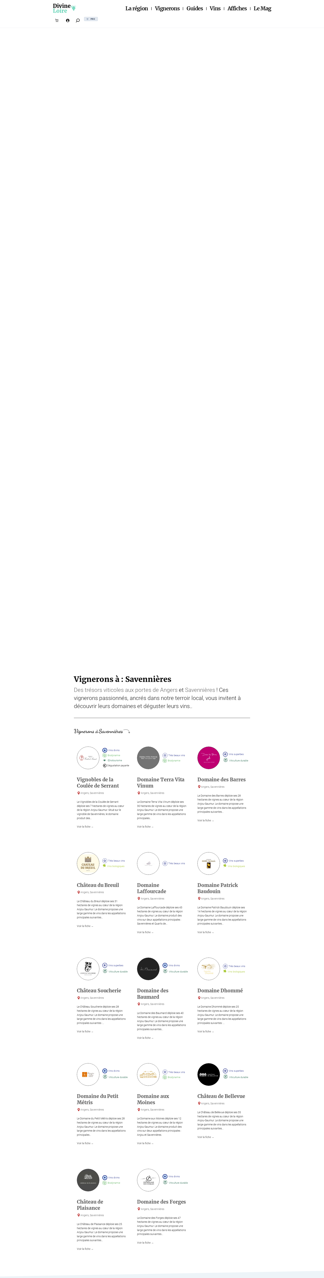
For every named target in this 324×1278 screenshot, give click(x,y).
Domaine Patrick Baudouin (217, 888)
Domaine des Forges (161, 1202)
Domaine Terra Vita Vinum (160, 783)
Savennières (200, 690)
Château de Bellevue (221, 1096)
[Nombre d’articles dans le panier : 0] (57, 20)
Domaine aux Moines (153, 1099)
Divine (62, 6)
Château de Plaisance (90, 1205)
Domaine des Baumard (152, 994)
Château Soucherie (99, 991)
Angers (169, 690)
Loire (60, 11)
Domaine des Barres (221, 780)
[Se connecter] (68, 20)
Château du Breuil (98, 885)
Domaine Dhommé (220, 991)
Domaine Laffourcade (151, 888)
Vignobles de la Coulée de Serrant (98, 783)
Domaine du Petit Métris (97, 1099)
